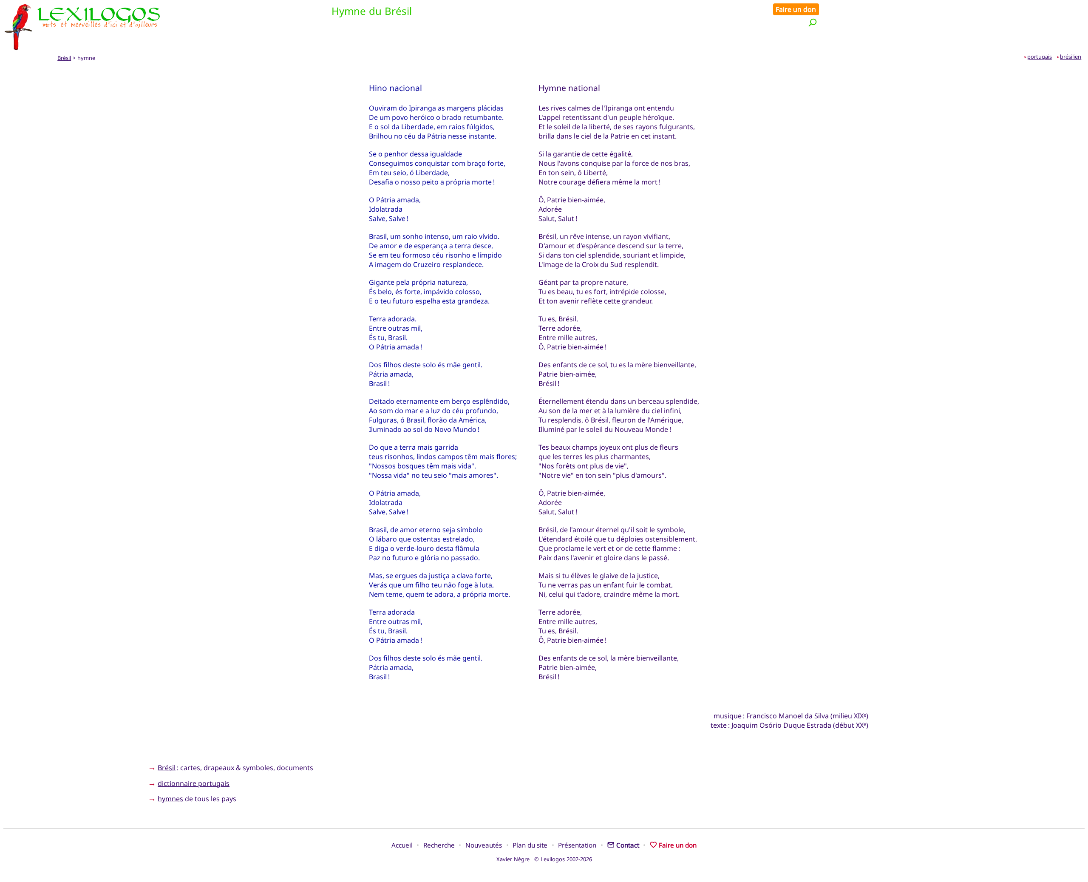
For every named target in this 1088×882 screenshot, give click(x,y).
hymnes (170, 798)
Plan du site (530, 845)
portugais (1039, 56)
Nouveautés (483, 845)
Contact (627, 845)
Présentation (577, 845)
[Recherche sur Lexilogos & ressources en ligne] (812, 22)
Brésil (64, 58)
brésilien (1070, 56)
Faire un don (796, 9)
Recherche (439, 845)
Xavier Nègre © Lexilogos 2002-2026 (544, 859)
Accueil (402, 845)
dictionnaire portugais (194, 783)
